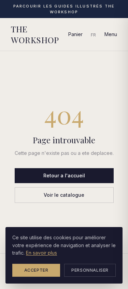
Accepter (36, 270)
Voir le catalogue (64, 195)
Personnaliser (90, 270)
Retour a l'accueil (64, 175)
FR (93, 34)
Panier (75, 34)
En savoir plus (41, 253)
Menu (110, 34)
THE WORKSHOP (35, 34)
